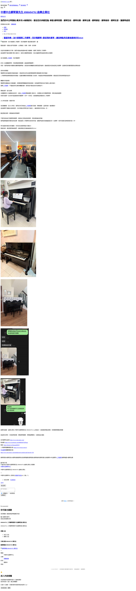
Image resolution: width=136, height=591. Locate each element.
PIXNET (56, 569)
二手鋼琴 (9, 58)
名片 (5, 31)
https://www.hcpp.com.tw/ (20, 447)
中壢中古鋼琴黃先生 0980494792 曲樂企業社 (25, 12)
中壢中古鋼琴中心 (6, 466)
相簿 (5, 27)
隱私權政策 (76, 569)
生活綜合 (12, 480)
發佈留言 (3, 495)
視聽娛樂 (13, 24)
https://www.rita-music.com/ (17, 440)
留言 (20, 475)
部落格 (6, 29)
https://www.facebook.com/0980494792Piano (16, 442)
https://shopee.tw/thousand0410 (11, 445)
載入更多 (3, 485)
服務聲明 (83, 569)
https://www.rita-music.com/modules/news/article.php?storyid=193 (17, 452)
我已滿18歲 (3, 587)
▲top (2, 482)
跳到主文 (3, 16)
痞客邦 (17, 475)
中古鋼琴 (3, 450)
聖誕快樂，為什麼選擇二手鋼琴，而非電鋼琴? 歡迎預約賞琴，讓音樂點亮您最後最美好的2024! (43, 38)
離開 (9, 587)
